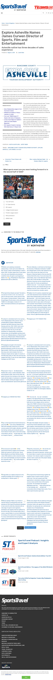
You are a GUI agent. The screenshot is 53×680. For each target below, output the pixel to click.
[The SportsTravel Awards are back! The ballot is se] (13, 304)
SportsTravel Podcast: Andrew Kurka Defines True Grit (34, 556)
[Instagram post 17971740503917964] (39, 330)
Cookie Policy (8, 674)
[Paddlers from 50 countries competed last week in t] (39, 304)
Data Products (6, 655)
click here (38, 252)
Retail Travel (5, 647)
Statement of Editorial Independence (12, 627)
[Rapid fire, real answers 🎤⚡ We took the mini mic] (39, 460)
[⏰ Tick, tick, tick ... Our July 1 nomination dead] (39, 408)
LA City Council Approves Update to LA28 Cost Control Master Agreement (12, 121)
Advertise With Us (6, 617)
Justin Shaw (21, 52)
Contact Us (5, 615)
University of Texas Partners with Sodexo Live (13, 160)
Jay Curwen (12, 149)
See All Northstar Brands (9, 657)
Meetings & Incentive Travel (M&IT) (11, 643)
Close (26, 677)
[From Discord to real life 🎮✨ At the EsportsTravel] (13, 460)
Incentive (4, 641)
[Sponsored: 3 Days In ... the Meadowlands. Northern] (13, 382)
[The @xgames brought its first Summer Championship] (13, 356)
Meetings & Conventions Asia (9, 639)
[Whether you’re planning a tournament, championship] (13, 278)
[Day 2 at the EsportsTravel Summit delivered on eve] (13, 434)
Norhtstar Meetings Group (9, 635)
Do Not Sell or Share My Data (10, 625)
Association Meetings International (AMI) (13, 645)
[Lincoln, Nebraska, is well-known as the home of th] (39, 278)
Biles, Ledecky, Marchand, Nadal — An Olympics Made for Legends (39, 160)
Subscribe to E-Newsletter (9, 613)
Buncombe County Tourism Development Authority (22, 147)
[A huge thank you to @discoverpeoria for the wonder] (13, 486)
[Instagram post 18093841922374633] (13, 408)
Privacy (4, 621)
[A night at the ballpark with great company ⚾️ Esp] (39, 434)
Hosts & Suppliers (10, 23)
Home (3, 23)
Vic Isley (18, 149)
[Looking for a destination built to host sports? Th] (13, 330)
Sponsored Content (7, 619)
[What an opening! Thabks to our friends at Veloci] (13, 512)
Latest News (24, 144)
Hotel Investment (6, 653)
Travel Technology (7, 649)
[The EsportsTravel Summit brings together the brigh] (39, 486)
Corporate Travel (7, 651)
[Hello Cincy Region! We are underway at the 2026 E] (39, 512)
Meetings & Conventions (8, 637)
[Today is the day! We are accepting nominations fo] (39, 382)
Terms (3, 623)
